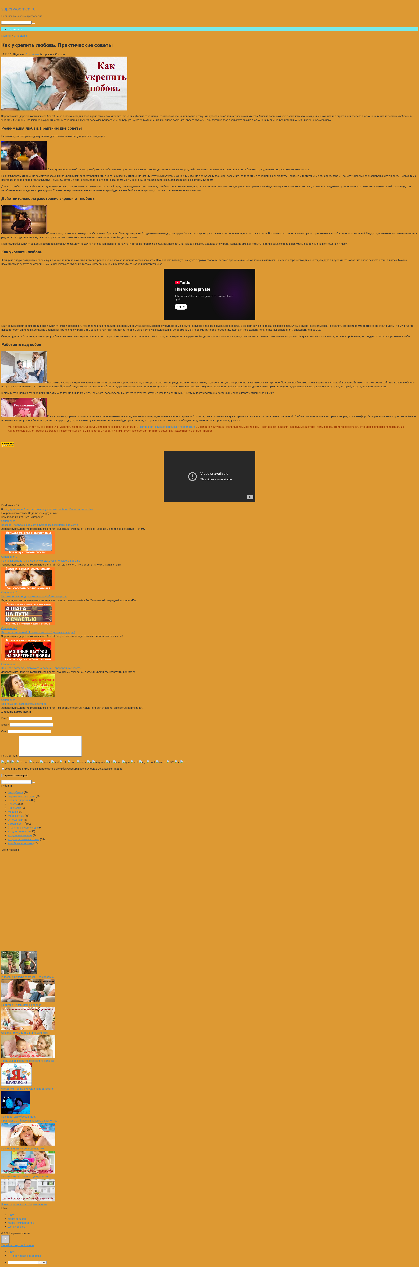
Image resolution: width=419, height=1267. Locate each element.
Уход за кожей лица (20, 835)
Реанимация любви (81, 509)
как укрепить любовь (16, 509)
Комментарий (9, 755)
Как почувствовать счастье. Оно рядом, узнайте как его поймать (40, 560)
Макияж (13, 811)
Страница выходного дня (23, 827)
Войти (11, 1214)
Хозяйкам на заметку (21, 843)
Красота (13, 804)
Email (5, 724)
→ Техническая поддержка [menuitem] (24, 1255)
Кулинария (14, 808)
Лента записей (17, 1218)
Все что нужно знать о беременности (24, 1204)
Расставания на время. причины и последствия (166, 426)
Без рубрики (15, 792)
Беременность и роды (21, 796)
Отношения (32, 54)
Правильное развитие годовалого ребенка (27, 1060)
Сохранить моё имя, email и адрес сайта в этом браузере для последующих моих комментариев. (64, 768)
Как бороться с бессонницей (18, 1116)
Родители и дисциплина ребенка (21, 1004)
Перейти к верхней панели (17, 1245)
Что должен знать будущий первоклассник (27, 1088)
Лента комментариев (21, 1222)
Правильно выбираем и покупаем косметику (29, 1120)
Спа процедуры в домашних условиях (24, 1032)
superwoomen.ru (18, 9)
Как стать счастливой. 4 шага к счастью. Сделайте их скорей (38, 632)
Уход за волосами (19, 831)
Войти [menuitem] (11, 1251)
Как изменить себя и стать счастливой (24, 703)
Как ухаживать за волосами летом (22, 1148)
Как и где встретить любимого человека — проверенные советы (41, 668)
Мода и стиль (16, 815)
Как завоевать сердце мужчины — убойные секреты (34, 596)
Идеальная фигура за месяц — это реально (27, 977)
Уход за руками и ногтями (23, 839)
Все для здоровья (19, 800)
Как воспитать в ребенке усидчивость (24, 1176)
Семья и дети (16, 823)
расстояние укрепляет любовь (49, 509)
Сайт (4, 731)
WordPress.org (16, 1226)
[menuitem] (213, 1262)
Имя (4, 718)
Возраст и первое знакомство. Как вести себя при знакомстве (39, 524)
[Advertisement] (25, 901)
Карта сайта (15, 29)
